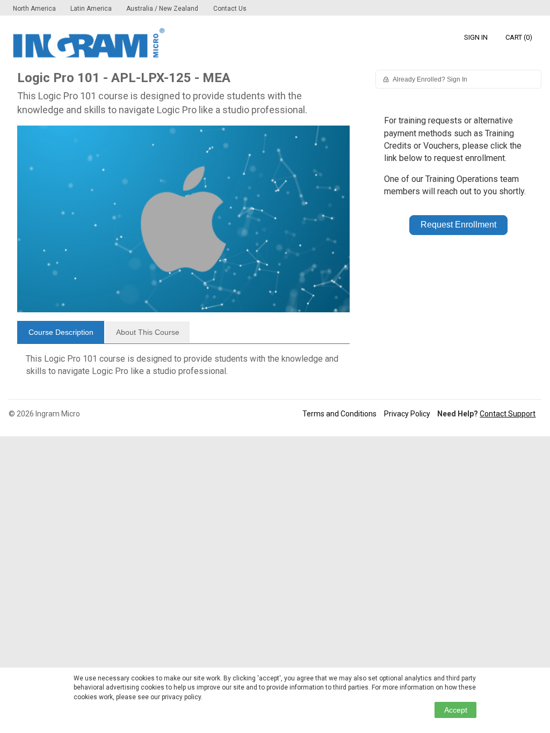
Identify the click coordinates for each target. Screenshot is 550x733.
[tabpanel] (183, 369)
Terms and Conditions (339, 413)
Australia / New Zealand (162, 8)
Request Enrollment (458, 224)
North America (35, 8)
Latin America (91, 8)
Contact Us (230, 8)
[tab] (60, 332)
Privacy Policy (407, 413)
